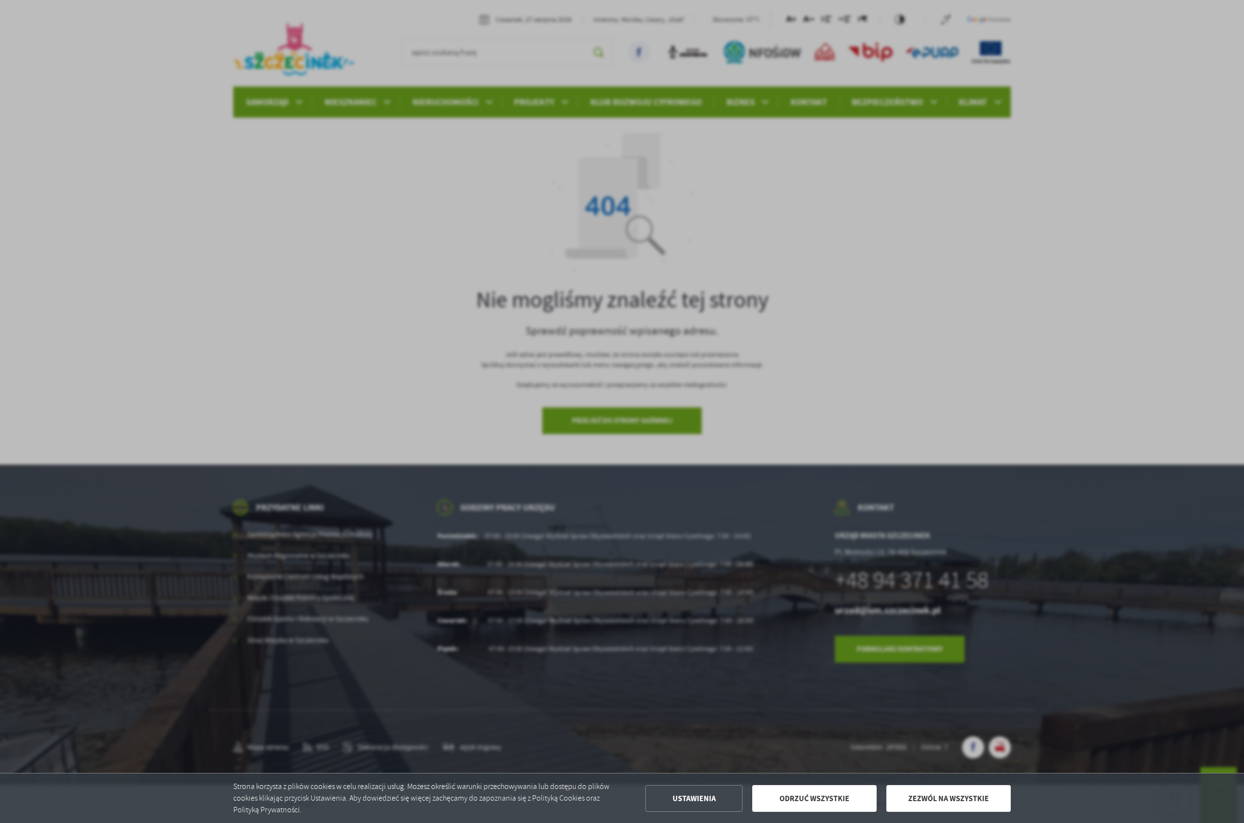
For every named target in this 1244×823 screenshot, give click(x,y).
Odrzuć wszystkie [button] (814, 798)
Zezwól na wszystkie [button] (948, 798)
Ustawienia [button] (694, 798)
